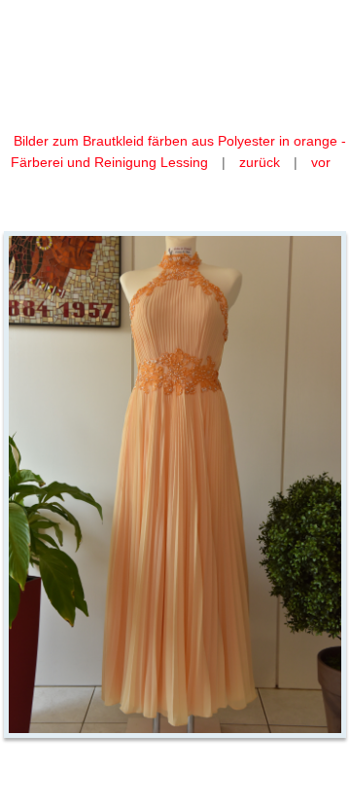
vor (321, 162)
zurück (259, 162)
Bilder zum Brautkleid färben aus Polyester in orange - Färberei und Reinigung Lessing (178, 151)
